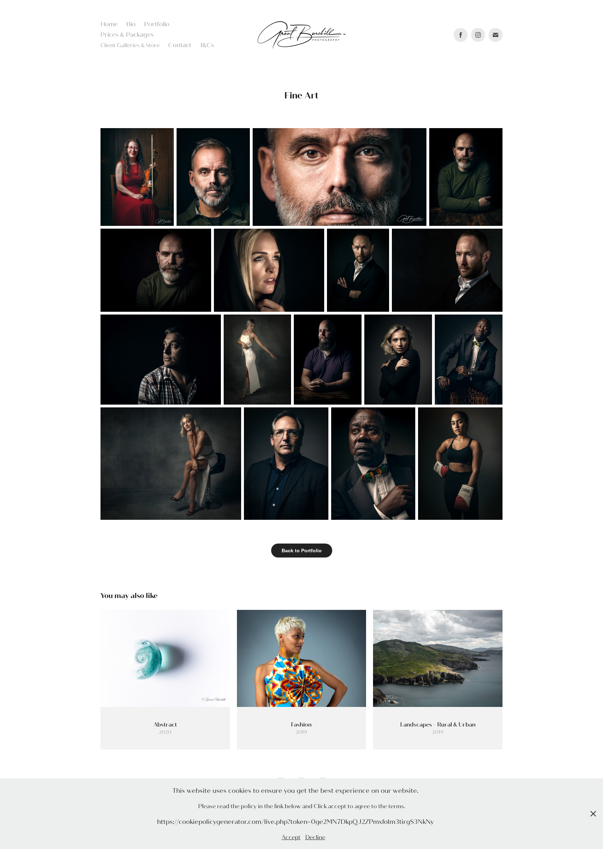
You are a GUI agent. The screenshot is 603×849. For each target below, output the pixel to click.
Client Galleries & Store (130, 45)
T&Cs (207, 45)
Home (109, 24)
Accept (291, 837)
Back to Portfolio (302, 550)
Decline (315, 837)
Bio (131, 24)
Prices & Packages (127, 34)
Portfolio (157, 24)
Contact (179, 45)
